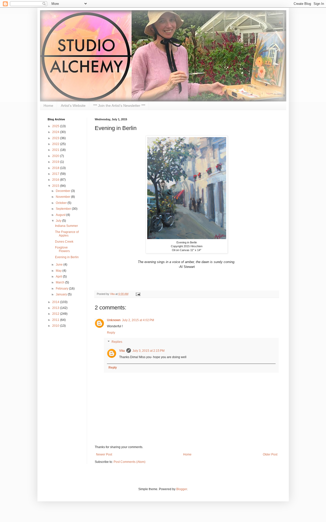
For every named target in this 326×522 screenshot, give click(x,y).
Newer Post (104, 454)
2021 (56, 150)
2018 (56, 168)
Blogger (181, 489)
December (63, 191)
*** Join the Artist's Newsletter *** (119, 105)
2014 (56, 302)
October (61, 203)
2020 (56, 156)
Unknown (113, 320)
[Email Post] (137, 293)
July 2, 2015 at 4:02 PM (138, 320)
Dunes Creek (64, 241)
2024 (56, 132)
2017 (56, 174)
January (62, 294)
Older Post (270, 454)
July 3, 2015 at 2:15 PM (148, 351)
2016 (56, 179)
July (59, 221)
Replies (117, 342)
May (59, 270)
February (62, 288)
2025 (56, 126)
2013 (56, 308)
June (59, 264)
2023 (56, 138)
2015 (56, 186)
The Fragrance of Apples (67, 233)
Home (48, 105)
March (60, 282)
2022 (56, 144)
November (63, 197)
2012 (56, 314)
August (61, 215)
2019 (56, 162)
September (64, 209)
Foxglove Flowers (62, 249)
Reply (111, 332)
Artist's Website (73, 105)
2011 (56, 320)
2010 (56, 326)
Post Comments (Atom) (129, 462)
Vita (112, 293)
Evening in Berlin (67, 257)
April (59, 276)
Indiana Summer (66, 226)
